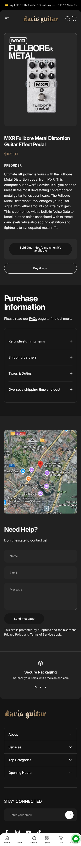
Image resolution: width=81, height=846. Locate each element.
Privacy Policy (13, 634)
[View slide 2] (40, 687)
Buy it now (40, 268)
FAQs (33, 318)
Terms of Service (41, 634)
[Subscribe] (69, 815)
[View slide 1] (35, 687)
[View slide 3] (45, 687)
